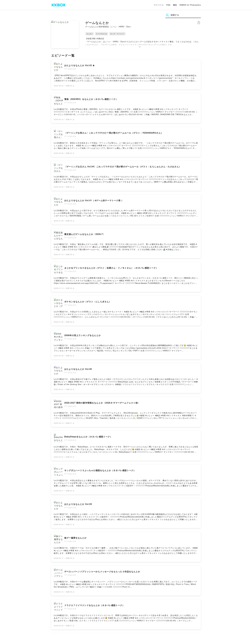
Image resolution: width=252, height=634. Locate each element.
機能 (175, 5)
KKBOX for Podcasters (190, 5)
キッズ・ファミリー (117, 34)
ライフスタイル (101, 34)
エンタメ (89, 34)
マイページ (159, 5)
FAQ (168, 5)
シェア (199, 22)
